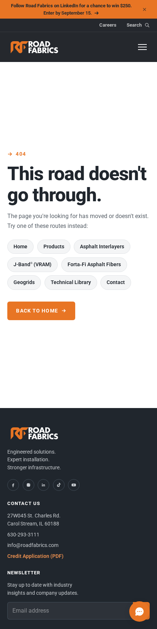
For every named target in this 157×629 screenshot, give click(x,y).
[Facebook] (13, 485)
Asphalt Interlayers (102, 246)
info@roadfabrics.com (32, 545)
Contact (116, 282)
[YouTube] (74, 485)
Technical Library (71, 282)
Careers (107, 25)
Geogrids (24, 282)
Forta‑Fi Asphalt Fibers (94, 264)
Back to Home (37, 311)
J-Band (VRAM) (32, 264)
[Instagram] (28, 485)
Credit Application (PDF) (35, 556)
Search (134, 25)
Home (20, 246)
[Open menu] (142, 47)
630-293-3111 (23, 534)
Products (53, 246)
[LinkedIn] (43, 485)
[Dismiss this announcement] (144, 9)
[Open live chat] (139, 611)
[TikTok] (59, 485)
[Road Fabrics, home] (34, 47)
